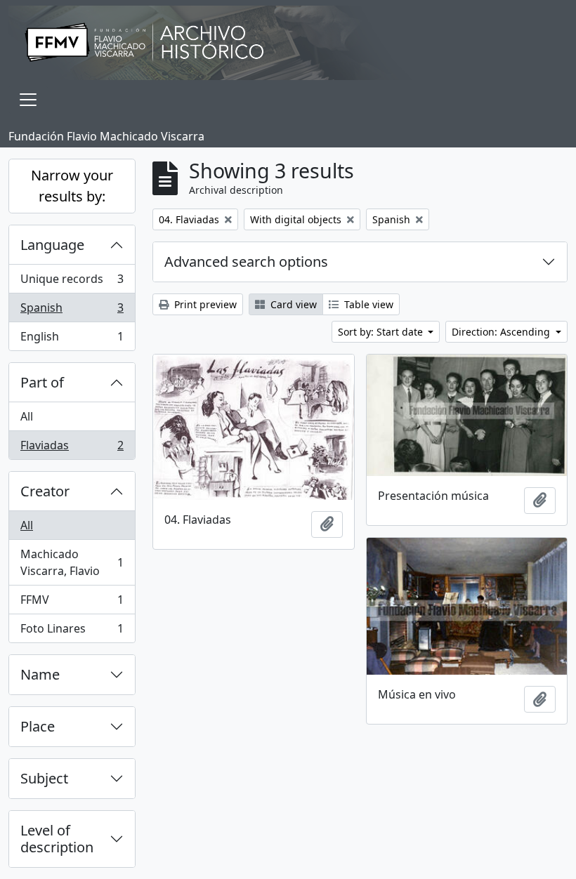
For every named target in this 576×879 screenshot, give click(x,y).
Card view (292, 304)
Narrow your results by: (72, 186)
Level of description (56, 839)
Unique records (72, 282)
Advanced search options (246, 261)
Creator (45, 491)
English (72, 339)
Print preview (204, 304)
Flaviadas (72, 448)
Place (37, 726)
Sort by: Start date (382, 331)
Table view (367, 304)
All (26, 416)
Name (40, 674)
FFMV (72, 603)
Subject (44, 778)
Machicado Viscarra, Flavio (72, 562)
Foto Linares (72, 631)
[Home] (288, 43)
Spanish (72, 311)
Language (52, 244)
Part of (42, 382)
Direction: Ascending (502, 331)
